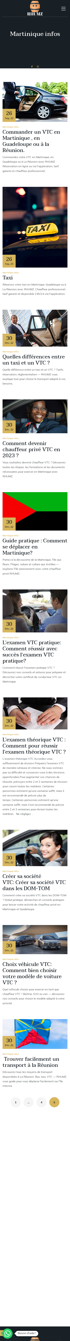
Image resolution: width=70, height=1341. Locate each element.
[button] (7, 1333)
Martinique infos (11, 127)
